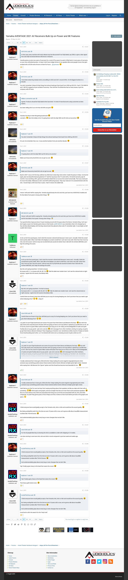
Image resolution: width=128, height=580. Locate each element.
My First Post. (100, 95)
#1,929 (86, 208)
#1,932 (86, 280)
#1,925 (86, 129)
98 (27, 42)
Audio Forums (12, 558)
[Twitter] (99, 563)
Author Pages (51, 560)
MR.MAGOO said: (26, 213)
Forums (15, 15)
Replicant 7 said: (26, 134)
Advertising (50, 558)
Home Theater (70, 15)
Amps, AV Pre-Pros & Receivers (103, 87)
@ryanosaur (55, 64)
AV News (59, 15)
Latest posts (96, 70)
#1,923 (86, 93)
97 (24, 42)
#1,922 (86, 72)
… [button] (14, 42)
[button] (27, 15)
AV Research (48, 15)
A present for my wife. (102, 101)
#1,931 (86, 251)
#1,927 (86, 163)
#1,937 (86, 425)
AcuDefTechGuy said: (27, 448)
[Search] (120, 15)
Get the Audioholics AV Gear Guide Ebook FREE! (107, 120)
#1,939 (86, 470)
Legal (49, 562)
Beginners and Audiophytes (102, 99)
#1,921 (86, 46)
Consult (23, 15)
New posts (9, 19)
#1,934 (86, 337)
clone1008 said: (25, 313)
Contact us (50, 567)
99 (30, 42)
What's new (82, 15)
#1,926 (86, 146)
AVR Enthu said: (25, 51)
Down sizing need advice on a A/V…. (106, 90)
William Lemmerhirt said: (28, 98)
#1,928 (86, 189)
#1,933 (86, 308)
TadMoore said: (25, 256)
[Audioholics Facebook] (88, 563)
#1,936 (86, 403)
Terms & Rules (118, 576)
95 (17, 42)
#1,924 (86, 112)
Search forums (18, 19)
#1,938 (86, 443)
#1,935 (86, 375)
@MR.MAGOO (58, 224)
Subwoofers (99, 81)
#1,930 (86, 234)
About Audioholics (52, 556)
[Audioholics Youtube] (93, 563)
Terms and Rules (52, 564)
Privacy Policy (51, 565)
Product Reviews (35, 15)
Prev (8, 42)
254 (36, 42)
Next (40, 42)
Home (9, 15)
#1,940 (86, 490)
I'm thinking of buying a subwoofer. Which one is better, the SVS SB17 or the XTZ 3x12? (108, 76)
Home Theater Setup (14, 567)
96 (20, 42)
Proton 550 (99, 84)
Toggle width (11, 574)
